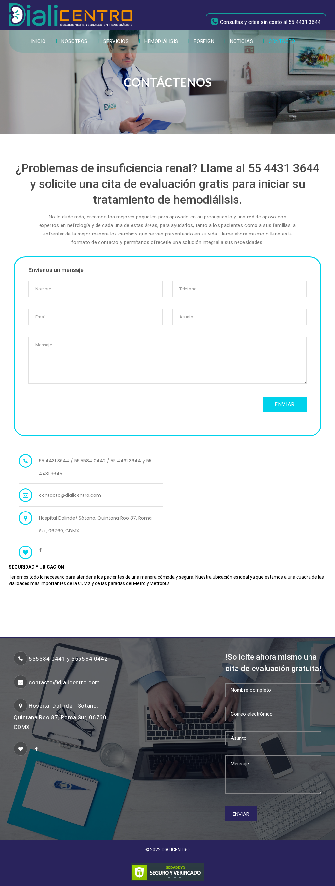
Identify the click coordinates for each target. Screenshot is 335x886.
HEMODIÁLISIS (161, 41)
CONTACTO (282, 41)
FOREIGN (204, 41)
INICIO (38, 41)
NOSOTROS (74, 41)
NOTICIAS (241, 41)
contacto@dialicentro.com (70, 495)
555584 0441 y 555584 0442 (68, 658)
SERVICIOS (116, 41)
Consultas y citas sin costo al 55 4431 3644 (270, 22)
